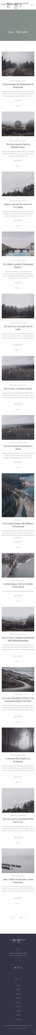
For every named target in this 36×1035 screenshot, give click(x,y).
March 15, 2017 (18, 777)
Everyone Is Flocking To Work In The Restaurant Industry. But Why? (18, 699)
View (17, 106)
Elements (18, 1019)
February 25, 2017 (18, 345)
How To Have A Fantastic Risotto (18, 388)
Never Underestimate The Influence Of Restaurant (18, 525)
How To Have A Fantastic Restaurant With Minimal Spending (18, 639)
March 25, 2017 (18, 656)
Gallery (18, 1006)
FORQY (24, 1028)
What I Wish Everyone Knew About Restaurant (18, 881)
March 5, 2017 (18, 898)
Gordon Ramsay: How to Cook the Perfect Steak (18, 585)
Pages (18, 1015)
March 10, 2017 (18, 837)
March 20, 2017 (18, 716)
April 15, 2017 (18, 220)
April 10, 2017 (18, 542)
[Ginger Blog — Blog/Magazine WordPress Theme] (15, 4)
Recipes (20, 200)
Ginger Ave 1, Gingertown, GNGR (18, 953)
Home (18, 985)
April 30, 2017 (18, 462)
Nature (15, 80)
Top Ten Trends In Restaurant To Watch (18, 447)
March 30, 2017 (18, 595)
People (19, 80)
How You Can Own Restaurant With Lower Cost (18, 820)
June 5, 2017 (18, 100)
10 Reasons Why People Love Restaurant (18, 760)
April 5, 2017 (18, 282)
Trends (24, 80)
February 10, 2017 (18, 404)
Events (11, 140)
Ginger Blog (17, 1025)
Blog (18, 1011)
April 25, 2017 (18, 160)
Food (11, 80)
